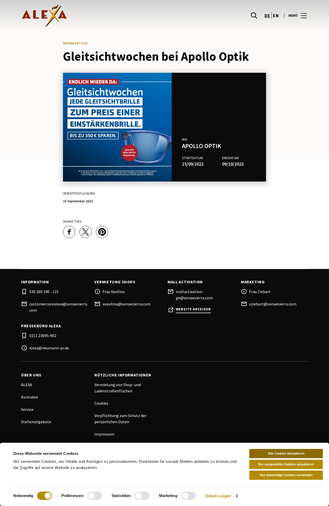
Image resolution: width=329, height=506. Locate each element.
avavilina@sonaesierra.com (127, 303)
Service (27, 409)
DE (267, 16)
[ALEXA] (93, 15)
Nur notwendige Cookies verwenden (286, 475)
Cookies (101, 403)
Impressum (104, 434)
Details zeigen (218, 496)
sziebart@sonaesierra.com (272, 303)
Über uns (31, 375)
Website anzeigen (193, 309)
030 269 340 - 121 (44, 291)
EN (276, 16)
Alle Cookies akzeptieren (286, 453)
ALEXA (26, 384)
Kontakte (29, 397)
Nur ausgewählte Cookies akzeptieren (286, 464)
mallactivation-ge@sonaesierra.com (194, 294)
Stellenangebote (36, 421)
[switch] (94, 496)
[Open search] (254, 15)
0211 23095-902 (42, 335)
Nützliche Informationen (122, 375)
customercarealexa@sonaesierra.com (58, 307)
